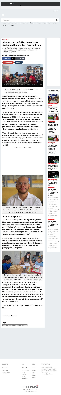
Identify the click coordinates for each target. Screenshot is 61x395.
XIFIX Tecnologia (25, 377)
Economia (5, 25)
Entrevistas (24, 23)
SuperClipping (25, 370)
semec (5, 325)
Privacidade (5, 370)
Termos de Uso (6, 372)
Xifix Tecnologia (32, 391)
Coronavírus (47, 23)
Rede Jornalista (24, 373)
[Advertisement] (30, 32)
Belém (12, 25)
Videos (34, 375)
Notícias (10, 23)
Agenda (34, 370)
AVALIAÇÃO (24, 325)
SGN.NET (24, 368)
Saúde (55, 23)
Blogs (33, 372)
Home (4, 23)
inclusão (17, 325)
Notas (17, 23)
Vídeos (32, 23)
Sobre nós (5, 368)
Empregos (38, 23)
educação (10, 325)
